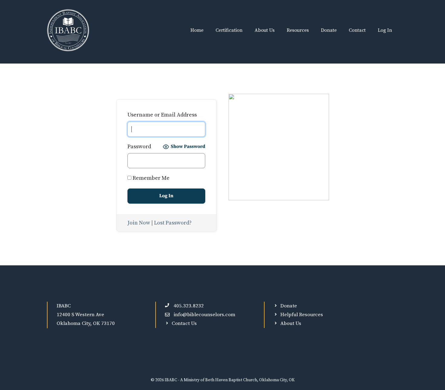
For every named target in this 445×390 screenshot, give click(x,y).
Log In (385, 30)
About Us (265, 30)
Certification (229, 30)
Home (196, 30)
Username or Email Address (162, 114)
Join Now (138, 222)
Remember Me (150, 178)
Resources (298, 30)
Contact (357, 30)
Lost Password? (173, 222)
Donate (329, 30)
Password (139, 146)
